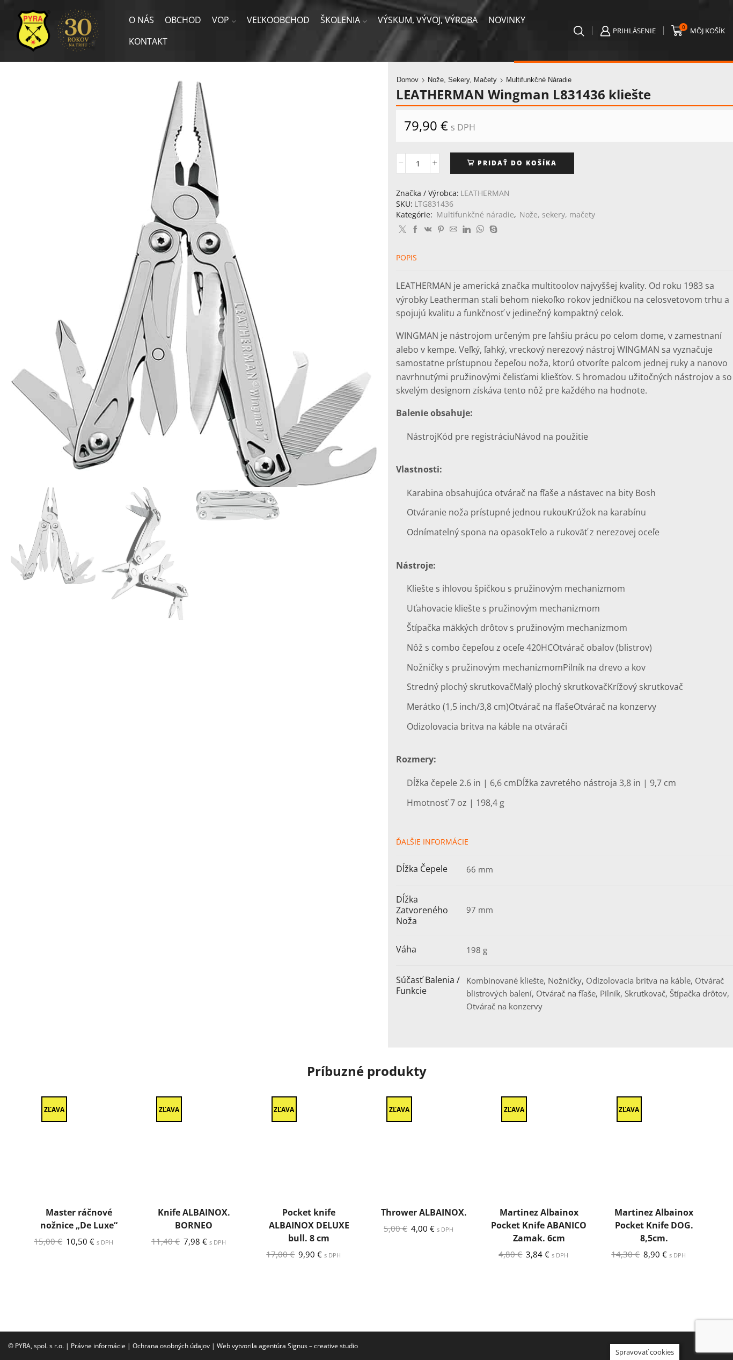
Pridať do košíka (517, 162)
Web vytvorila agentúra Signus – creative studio (287, 1345)
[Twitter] (402, 229)
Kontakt (148, 41)
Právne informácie (98, 1345)
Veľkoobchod (278, 20)
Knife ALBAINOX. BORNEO (194, 1218)
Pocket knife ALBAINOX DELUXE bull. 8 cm (309, 1225)
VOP (220, 20)
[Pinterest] (441, 229)
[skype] (492, 229)
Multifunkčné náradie (538, 79)
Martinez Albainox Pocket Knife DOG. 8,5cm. (653, 1225)
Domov (408, 79)
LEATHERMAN (485, 193)
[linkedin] (466, 229)
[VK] (428, 229)
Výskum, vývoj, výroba (428, 20)
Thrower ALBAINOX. (424, 1212)
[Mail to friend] (453, 229)
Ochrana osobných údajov (171, 1345)
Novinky (506, 20)
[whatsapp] (480, 229)
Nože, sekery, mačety (462, 79)
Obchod (183, 20)
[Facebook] (415, 229)
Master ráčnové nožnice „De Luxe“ (79, 1218)
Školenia (340, 20)
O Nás (141, 20)
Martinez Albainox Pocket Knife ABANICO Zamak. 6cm (539, 1225)
